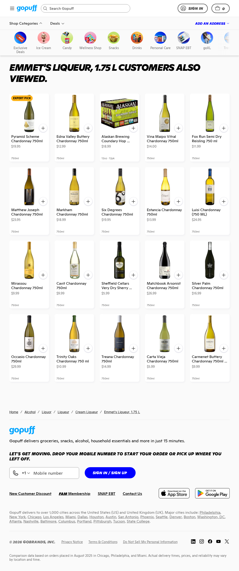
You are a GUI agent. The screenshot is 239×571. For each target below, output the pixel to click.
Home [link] (13, 412)
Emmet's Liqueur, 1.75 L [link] (122, 412)
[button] (220, 8)
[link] (27, 8)
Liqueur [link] (63, 412)
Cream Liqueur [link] (86, 412)
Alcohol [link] (30, 412)
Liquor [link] (46, 412)
